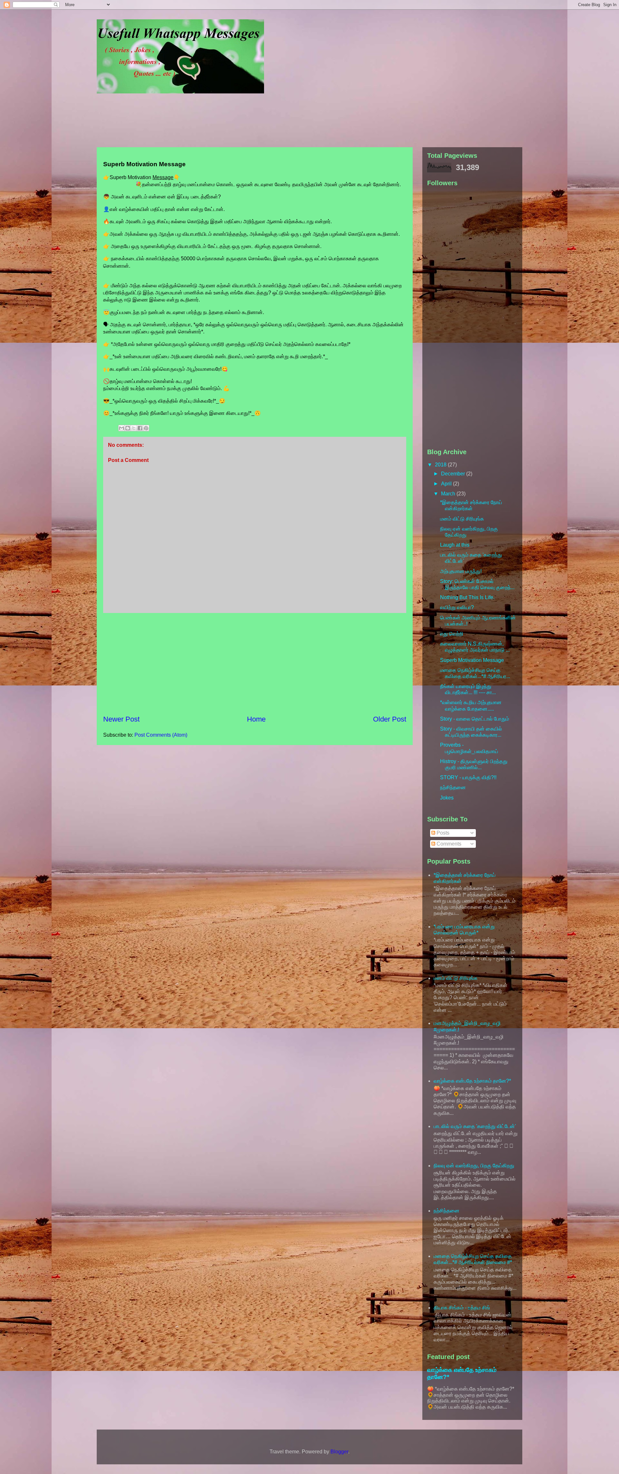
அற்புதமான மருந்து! (461, 571)
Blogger (339, 1451)
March (449, 493)
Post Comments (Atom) (160, 735)
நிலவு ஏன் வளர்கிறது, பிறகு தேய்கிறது (474, 1165)
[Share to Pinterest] (146, 428)
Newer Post (121, 719)
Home (256, 719)
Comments (448, 844)
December (453, 473)
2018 (441, 464)
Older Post (389, 719)
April (447, 483)
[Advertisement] (253, 121)
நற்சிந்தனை (453, 787)
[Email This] (121, 428)
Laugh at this (454, 545)
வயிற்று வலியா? (457, 607)
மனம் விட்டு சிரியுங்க (462, 519)
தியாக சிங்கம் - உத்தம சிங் (462, 1307)
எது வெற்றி (451, 633)
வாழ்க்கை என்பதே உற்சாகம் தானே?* (472, 1081)
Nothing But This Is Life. (467, 597)
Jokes (447, 797)
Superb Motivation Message (472, 660)
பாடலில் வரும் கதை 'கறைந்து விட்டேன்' (475, 1126)
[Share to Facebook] (140, 428)
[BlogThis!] (127, 428)
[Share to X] (134, 428)
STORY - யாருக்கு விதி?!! (468, 777)
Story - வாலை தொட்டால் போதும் (474, 719)
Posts (442, 833)
